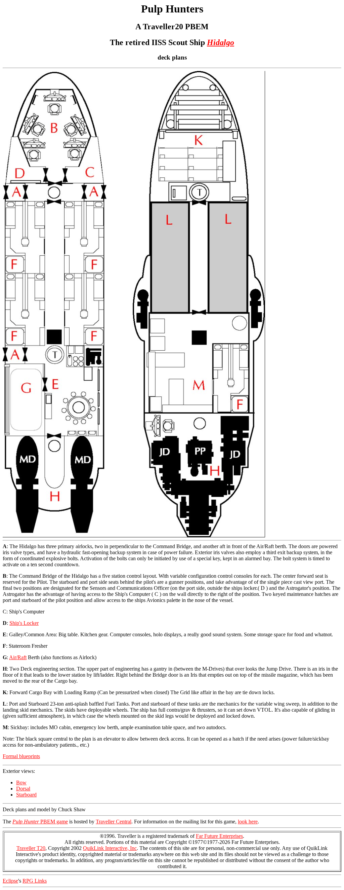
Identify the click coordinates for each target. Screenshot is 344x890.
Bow (21, 782)
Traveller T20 (30, 848)
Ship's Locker (24, 623)
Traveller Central (113, 821)
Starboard (26, 794)
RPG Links (35, 881)
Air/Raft (18, 657)
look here (248, 821)
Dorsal (23, 788)
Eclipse (10, 881)
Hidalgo (220, 42)
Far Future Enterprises (219, 836)
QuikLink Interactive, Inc (110, 848)
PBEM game (40, 821)
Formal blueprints (21, 756)
